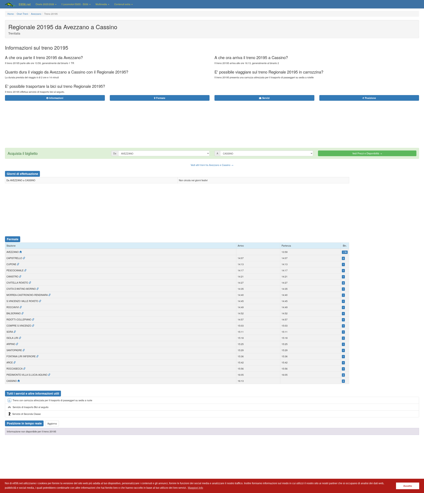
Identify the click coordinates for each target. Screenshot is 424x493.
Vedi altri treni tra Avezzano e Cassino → (212, 165)
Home (10, 13)
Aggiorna (52, 423)
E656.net (25, 4)
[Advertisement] (232, 122)
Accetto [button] (407, 486)
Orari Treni (22, 13)
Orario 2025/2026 (45, 4)
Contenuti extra (122, 4)
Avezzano (36, 13)
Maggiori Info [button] (195, 487)
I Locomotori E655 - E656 (75, 4)
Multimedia (102, 4)
